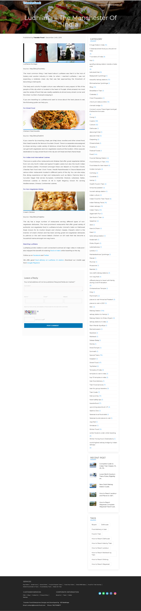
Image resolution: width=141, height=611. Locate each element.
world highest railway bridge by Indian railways (103, 444)
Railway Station (95, 311)
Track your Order (69, 584)
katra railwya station (97, 236)
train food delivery (96, 381)
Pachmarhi (94, 296)
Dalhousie (93, 128)
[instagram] (115, 593)
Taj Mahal (93, 366)
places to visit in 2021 (97, 303)
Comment (27, 285)
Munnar (92, 262)
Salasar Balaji (94, 340)
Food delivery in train (99, 529)
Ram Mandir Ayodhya (97, 325)
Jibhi (91, 225)
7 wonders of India (96, 57)
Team (64, 595)
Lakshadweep (95, 247)
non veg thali (94, 277)
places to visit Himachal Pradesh (101, 299)
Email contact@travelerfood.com (34, 605)
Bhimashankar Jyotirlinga (99, 83)
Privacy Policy (44, 595)
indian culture (95, 195)
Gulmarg (93, 173)
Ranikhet (93, 333)
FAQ (24, 595)
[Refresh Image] (38, 311)
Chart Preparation (96, 98)
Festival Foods (95, 151)
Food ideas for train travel (99, 165)
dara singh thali (95, 132)
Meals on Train (57, 586)
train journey (94, 396)
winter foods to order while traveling (103, 433)
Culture (92, 125)
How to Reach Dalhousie (101, 539)
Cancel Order (43, 584)
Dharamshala (94, 143)
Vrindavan (93, 425)
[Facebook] (111, 593)
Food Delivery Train (45, 586)
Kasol (92, 232)
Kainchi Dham (95, 228)
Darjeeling (93, 139)
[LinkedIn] (107, 593)
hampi (92, 180)
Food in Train (96, 534)
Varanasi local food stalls (98, 414)
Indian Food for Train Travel (99, 199)
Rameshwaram (95, 329)
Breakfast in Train (96, 91)
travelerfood (94, 403)
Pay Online (26, 584)
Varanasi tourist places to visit (100, 418)
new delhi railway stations (99, 273)
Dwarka (92, 147)
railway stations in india (98, 322)
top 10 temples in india (98, 377)
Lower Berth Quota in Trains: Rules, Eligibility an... (107, 476)
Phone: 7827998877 (54, 605)
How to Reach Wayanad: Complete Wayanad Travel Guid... (107, 504)
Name (26, 296)
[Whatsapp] (103, 593)
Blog (91, 87)
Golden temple (95, 169)
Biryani (94, 525)
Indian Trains (94, 210)
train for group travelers (98, 388)
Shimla (92, 344)
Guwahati (93, 176)
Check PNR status (81, 584)
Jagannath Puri (95, 214)
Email (46, 296)
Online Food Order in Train (30, 586)
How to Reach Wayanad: (101, 564)
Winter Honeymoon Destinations (102, 439)
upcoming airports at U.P (99, 407)
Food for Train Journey (94, 584)
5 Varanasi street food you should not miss (103, 50)
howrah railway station (98, 191)
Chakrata (93, 94)
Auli (91, 60)
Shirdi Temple (95, 348)
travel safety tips (95, 400)
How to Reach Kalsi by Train (102, 543)
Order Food (34, 584)
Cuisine (92, 121)
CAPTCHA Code (39, 319)
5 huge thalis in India (97, 45)
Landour (93, 251)
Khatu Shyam (94, 243)
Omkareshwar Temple (98, 288)
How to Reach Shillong (100, 559)
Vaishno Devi (94, 411)
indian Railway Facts (97, 202)
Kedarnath (93, 240)
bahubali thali (94, 72)
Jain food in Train (96, 217)
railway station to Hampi (98, 314)
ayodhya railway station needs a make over (103, 65)
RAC (91, 307)
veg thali (93, 422)
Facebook (36, 255)
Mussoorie (93, 265)
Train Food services (96, 385)
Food (91, 154)
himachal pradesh (96, 188)
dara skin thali (94, 136)
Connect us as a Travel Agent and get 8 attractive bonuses (103, 110)
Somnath (93, 351)
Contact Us (35, 595)
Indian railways (95, 206)
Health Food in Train (97, 184)
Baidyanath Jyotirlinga (98, 76)
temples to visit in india (98, 374)
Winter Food (94, 429)
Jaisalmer (93, 221)
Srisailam (93, 359)
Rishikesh (93, 336)
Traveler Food (38, 37)
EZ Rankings (64, 602)
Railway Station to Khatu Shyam (101, 318)
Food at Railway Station (98, 158)
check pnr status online (98, 102)
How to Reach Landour (100, 548)
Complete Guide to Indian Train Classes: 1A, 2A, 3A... (107, 466)
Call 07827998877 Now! (109, 5)
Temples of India (96, 370)
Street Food (94, 362)
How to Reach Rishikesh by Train (101, 554)
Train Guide (94, 392)
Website (65, 296)
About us (58, 595)
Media (70, 595)
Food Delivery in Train (97, 162)
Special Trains (94, 355)
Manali (92, 258)
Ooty (91, 292)
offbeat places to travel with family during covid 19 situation (102, 281)
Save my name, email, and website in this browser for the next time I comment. (46, 306)
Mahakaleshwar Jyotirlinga (99, 254)
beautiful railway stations (98, 79)
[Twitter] (99, 593)
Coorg (92, 117)
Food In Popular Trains (55, 584)
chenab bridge (95, 105)
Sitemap (25, 597)
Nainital (92, 269)
